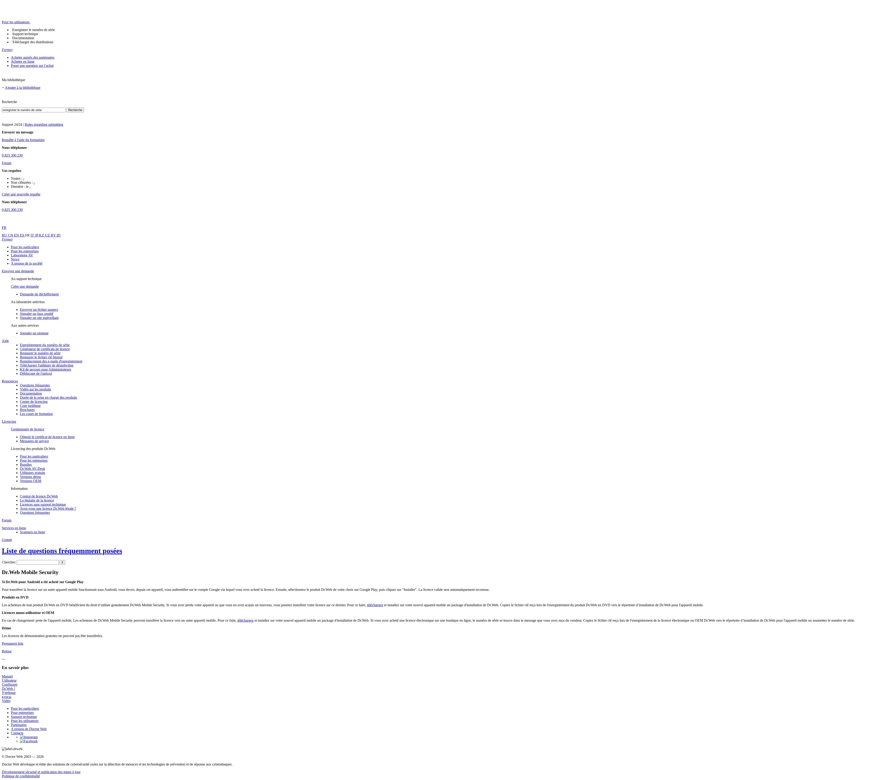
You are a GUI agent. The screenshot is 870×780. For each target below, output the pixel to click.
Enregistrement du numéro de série (45, 345)
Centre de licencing (34, 401)
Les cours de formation (36, 414)
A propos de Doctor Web (29, 729)
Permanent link (12, 643)
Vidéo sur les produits (35, 389)
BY (54, 235)
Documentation (23, 38)
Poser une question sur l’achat (32, 66)
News (15, 259)
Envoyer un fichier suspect (39, 310)
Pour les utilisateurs (25, 721)
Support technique (25, 34)
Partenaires (19, 725)
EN (17, 235)
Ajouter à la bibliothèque (22, 87)
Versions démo (30, 477)
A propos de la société (26, 263)
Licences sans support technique (43, 504)
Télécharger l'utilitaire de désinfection (46, 365)
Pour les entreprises (25, 251)
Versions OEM (30, 481)
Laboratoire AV (22, 255)
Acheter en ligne (22, 61)
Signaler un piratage (34, 333)
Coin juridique (30, 406)
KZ (42, 235)
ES (22, 235)
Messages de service (34, 441)
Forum (6, 163)
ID (58, 235)
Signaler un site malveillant (39, 318)
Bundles (26, 464)
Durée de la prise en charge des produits (48, 397)
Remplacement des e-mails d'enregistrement (51, 361)
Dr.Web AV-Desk (32, 469)
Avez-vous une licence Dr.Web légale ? (48, 508)
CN (11, 235)
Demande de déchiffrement (39, 294)
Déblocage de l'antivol (36, 373)
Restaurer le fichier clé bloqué (41, 357)
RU (5, 235)
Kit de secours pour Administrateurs (45, 369)
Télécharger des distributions (32, 42)
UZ (48, 235)
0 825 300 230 (12, 155)
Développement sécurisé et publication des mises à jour (41, 772)
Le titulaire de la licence (37, 500)
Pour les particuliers (25, 247)
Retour (7, 651)
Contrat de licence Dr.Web (39, 496)
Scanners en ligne (32, 532)
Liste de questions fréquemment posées (62, 551)
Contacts (17, 733)
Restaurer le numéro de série (40, 353)
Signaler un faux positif (36, 314)
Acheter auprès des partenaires (32, 57)
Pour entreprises (22, 713)
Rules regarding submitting (44, 124)
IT (33, 235)
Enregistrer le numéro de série (33, 30)
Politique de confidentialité (21, 776)
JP (37, 235)
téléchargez (375, 605)
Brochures (27, 410)
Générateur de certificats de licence (45, 349)
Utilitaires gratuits (32, 473)
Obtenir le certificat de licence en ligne (47, 437)
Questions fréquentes (35, 385)
